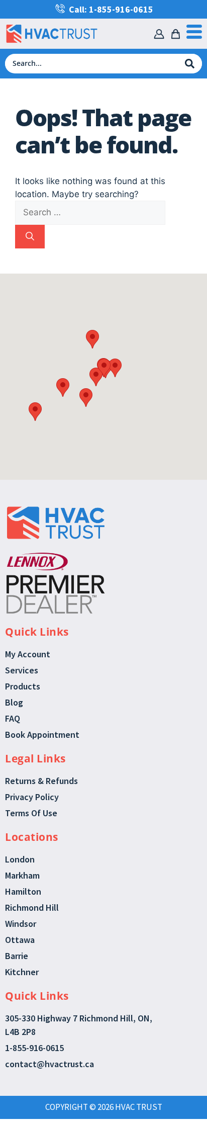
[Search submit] (189, 63)
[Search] (30, 237)
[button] (92, 339)
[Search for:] (90, 212)
